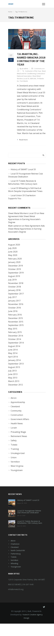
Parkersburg (15, 553)
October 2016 (14, 307)
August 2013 (14, 367)
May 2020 (12, 255)
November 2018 (15, 283)
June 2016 (12, 311)
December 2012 (15, 384)
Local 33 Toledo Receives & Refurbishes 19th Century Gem (29, 522)
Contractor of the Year (33, 71)
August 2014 (14, 346)
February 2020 (15, 258)
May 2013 (12, 377)
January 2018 (14, 290)
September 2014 (16, 342)
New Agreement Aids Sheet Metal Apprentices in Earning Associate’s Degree (26, 228)
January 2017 (14, 300)
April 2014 (13, 356)
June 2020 (12, 251)
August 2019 (14, 276)
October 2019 (14, 269)
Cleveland (14, 547)
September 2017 (16, 293)
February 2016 (15, 314)
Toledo (13, 557)
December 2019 (15, 265)
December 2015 (15, 318)
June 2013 (12, 374)
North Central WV (18, 550)
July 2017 (12, 297)
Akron (13, 540)
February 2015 (15, 332)
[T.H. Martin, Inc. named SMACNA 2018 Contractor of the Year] (27, 39)
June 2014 (12, 349)
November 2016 (15, 304)
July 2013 (12, 370)
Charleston (15, 544)
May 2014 (12, 353)
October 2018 (14, 286)
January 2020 (14, 262)
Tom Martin (24, 81)
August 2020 (14, 244)
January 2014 (14, 360)
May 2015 (12, 328)
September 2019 (16, 272)
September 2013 (16, 363)
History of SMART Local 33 (28, 500)
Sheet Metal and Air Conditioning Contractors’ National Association (31, 73)
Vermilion (14, 560)
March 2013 (13, 381)
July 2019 (12, 279)
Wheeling (14, 563)
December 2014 (15, 335)
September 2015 (16, 325)
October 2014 (14, 339)
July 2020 (12, 248)
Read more (23, 140)
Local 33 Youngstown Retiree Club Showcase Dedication (29, 511)
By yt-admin (24, 69)
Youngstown (16, 566)
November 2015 (15, 321)
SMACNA (33, 79)
